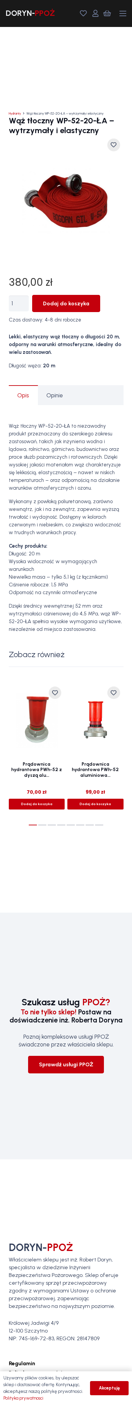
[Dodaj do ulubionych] (113, 145)
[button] (123, 13)
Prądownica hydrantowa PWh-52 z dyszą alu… (36, 769)
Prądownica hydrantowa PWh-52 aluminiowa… (95, 769)
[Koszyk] (107, 13)
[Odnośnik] (30, 13)
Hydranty (15, 113)
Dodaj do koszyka (66, 303)
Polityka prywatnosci (23, 1398)
